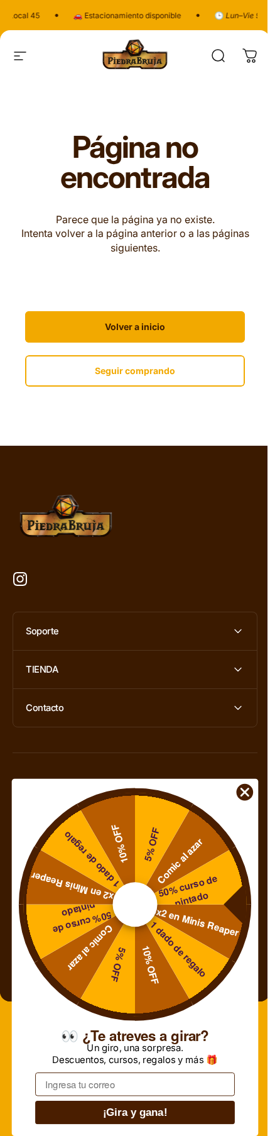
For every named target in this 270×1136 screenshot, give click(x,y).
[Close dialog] (245, 792)
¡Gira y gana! (135, 1112)
